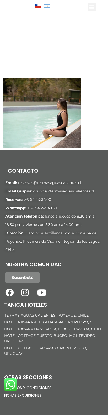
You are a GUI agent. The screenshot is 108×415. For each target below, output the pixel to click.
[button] (92, 7)
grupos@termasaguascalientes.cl (63, 191)
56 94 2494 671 (43, 208)
